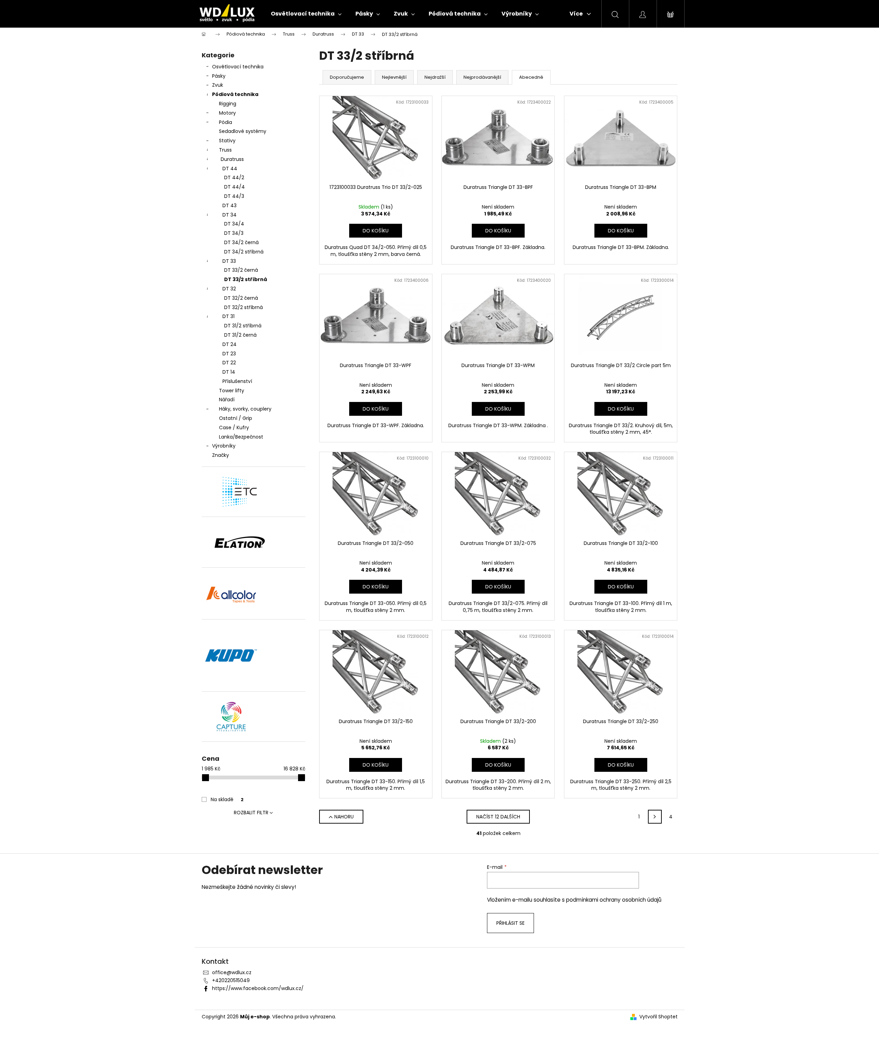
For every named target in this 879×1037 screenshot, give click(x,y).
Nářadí (227, 399)
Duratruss (232, 159)
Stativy (227, 140)
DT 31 (228, 316)
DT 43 (229, 205)
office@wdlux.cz (231, 972)
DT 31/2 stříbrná (242, 325)
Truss (225, 149)
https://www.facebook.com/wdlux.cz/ (258, 988)
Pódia (225, 122)
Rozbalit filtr (251, 812)
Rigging (227, 103)
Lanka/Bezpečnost (241, 436)
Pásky (219, 76)
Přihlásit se (510, 923)
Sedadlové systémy (242, 131)
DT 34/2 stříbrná (244, 251)
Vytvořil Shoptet (658, 1017)
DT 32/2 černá (241, 298)
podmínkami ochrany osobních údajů (613, 899)
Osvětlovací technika (238, 66)
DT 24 (229, 344)
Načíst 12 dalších (498, 816)
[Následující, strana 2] (655, 817)
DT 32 (229, 288)
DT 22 (229, 362)
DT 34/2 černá (241, 242)
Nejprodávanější (482, 77)
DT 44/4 (234, 186)
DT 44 (229, 168)
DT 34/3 (233, 233)
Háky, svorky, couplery (245, 408)
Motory (227, 112)
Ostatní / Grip (235, 418)
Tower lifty (231, 390)
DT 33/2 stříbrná (245, 279)
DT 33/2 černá (241, 270)
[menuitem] (306, 14)
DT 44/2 (234, 177)
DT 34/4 (234, 223)
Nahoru (344, 816)
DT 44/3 (234, 196)
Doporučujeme (347, 77)
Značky (220, 455)
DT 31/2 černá (240, 335)
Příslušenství (237, 381)
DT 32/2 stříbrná (243, 307)
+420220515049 (231, 980)
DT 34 (229, 214)
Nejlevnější (394, 77)
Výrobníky (224, 445)
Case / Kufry (234, 427)
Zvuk (217, 84)
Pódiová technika (235, 94)
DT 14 (228, 371)
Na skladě (227, 799)
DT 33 (229, 261)
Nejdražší (435, 77)
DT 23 (229, 353)
